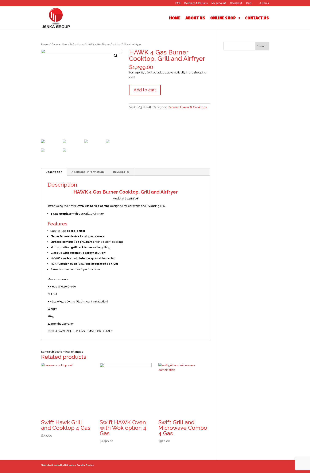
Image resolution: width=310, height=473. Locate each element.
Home (45, 44)
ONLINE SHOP (223, 19)
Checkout (236, 3)
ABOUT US (195, 19)
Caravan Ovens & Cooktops (67, 44)
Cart (249, 3)
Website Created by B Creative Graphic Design (67, 465)
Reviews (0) (121, 171)
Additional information (87, 171)
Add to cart (145, 89)
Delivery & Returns (196, 3)
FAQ (178, 3)
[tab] (54, 172)
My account (219, 3)
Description (54, 171)
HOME (174, 19)
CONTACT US (257, 19)
